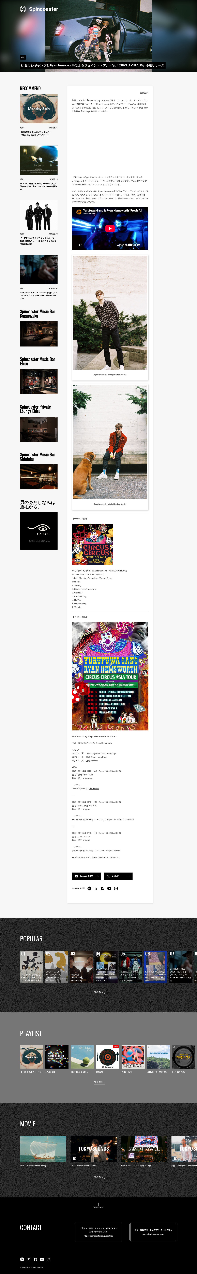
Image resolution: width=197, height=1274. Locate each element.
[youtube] (109, 890)
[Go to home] (39, 8)
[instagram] (116, 890)
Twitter (94, 857)
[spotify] (89, 890)
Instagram (103, 857)
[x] (96, 890)
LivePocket (94, 788)
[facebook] (102, 890)
